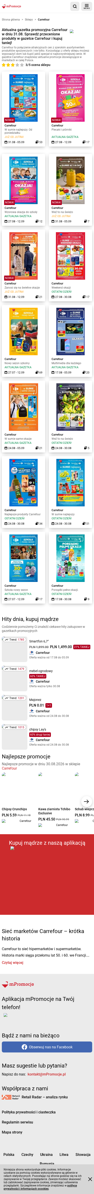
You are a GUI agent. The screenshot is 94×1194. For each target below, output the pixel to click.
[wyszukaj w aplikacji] (74, 6)
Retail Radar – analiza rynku (45, 1097)
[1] (4, 65)
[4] (18, 65)
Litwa (64, 1154)
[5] (22, 65)
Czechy (27, 1154)
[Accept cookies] (90, 1179)
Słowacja (83, 1154)
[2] (8, 65)
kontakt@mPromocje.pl (47, 1074)
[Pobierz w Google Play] (20, 1017)
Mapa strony (12, 1132)
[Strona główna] (11, 6)
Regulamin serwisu (17, 1122)
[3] (13, 65)
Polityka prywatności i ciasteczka (29, 1112)
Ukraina (46, 1154)
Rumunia (47, 1164)
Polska (8, 1154)
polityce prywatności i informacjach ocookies (40, 1187)
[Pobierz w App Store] (47, 880)
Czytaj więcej (12, 962)
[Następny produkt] (86, 801)
